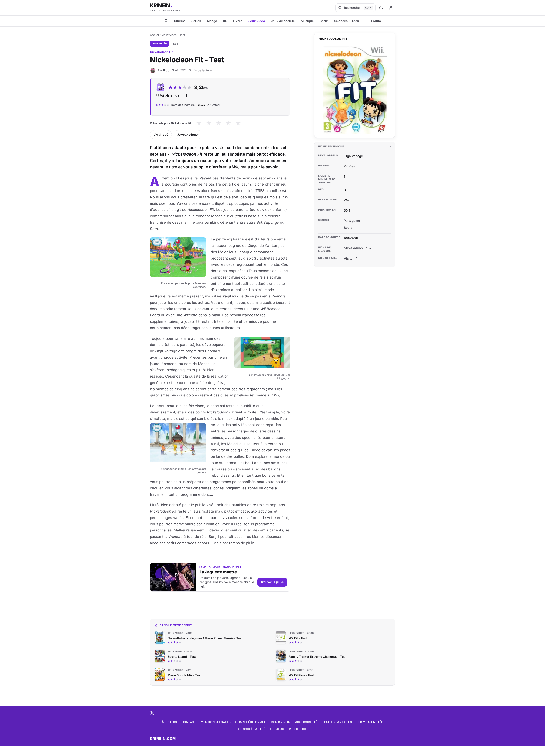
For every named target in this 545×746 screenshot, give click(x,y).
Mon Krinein (280, 722)
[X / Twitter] (152, 713)
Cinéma (179, 21)
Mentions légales (216, 722)
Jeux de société (283, 21)
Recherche (298, 729)
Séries (196, 21)
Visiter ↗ (351, 258)
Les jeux (277, 729)
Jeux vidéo (256, 21)
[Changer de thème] (381, 7)
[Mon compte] (391, 7)
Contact (189, 722)
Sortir (324, 21)
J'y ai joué (160, 134)
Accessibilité (306, 722)
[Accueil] (166, 20)
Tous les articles (337, 722)
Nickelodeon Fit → (357, 248)
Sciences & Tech (346, 21)
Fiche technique (331, 146)
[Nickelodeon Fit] (355, 90)
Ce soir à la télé (251, 729)
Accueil (154, 35)
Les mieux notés (370, 722)
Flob (166, 70)
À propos (169, 722)
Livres (237, 21)
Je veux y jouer (188, 134)
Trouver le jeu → (272, 582)
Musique (307, 21)
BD (225, 21)
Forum (376, 21)
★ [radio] (199, 123)
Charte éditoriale (250, 722)
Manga (212, 21)
